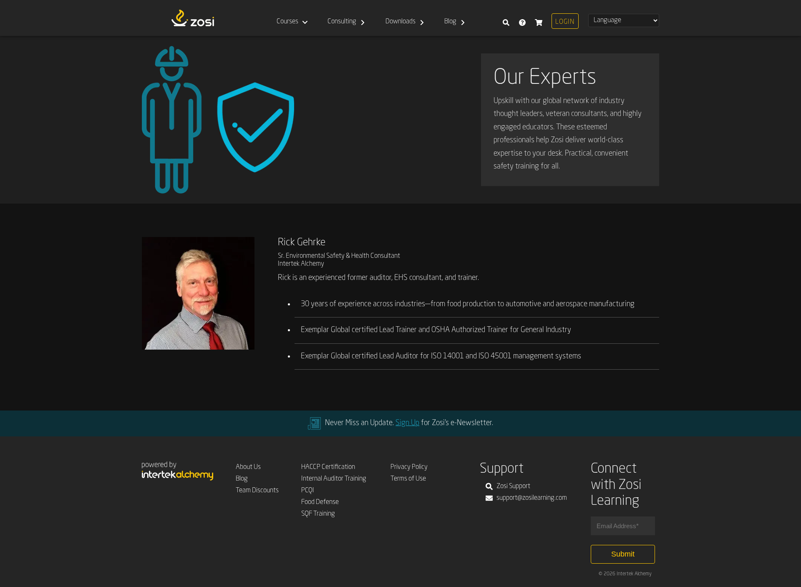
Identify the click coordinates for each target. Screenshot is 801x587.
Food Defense (320, 502)
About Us (248, 467)
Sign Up (407, 423)
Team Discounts (257, 490)
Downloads (400, 21)
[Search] (506, 18)
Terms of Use (408, 479)
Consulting (341, 21)
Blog (450, 21)
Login (564, 22)
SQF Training (318, 514)
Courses (287, 21)
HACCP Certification (328, 467)
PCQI (307, 490)
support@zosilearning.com (531, 498)
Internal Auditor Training (333, 479)
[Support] (522, 18)
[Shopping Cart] (538, 18)
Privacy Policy (409, 467)
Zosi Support (513, 486)
